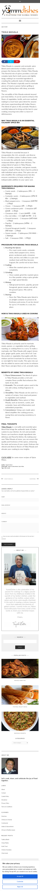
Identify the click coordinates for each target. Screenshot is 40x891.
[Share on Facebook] (4, 61)
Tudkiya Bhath (5, 839)
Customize (20, 881)
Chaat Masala (8, 478)
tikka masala (7, 468)
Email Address (5, 505)
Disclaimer (4, 800)
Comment (4, 521)
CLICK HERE (6, 457)
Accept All (20, 876)
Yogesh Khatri (9, 464)
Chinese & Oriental (6, 819)
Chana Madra (5, 843)
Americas (4, 816)
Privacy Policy (5, 803)
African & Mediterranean (8, 830)
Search (20, 647)
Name (3, 496)
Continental (4, 823)
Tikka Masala (6, 427)
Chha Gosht (4, 853)
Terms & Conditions (6, 806)
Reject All (20, 887)
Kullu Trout (4, 846)
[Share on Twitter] (11, 61)
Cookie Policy (5, 796)
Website (3, 513)
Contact (3, 793)
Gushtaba (33, 478)
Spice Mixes (21, 466)
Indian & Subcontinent (13, 466)
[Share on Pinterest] (17, 61)
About (3, 789)
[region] (20, 875)
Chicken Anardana (6, 850)
